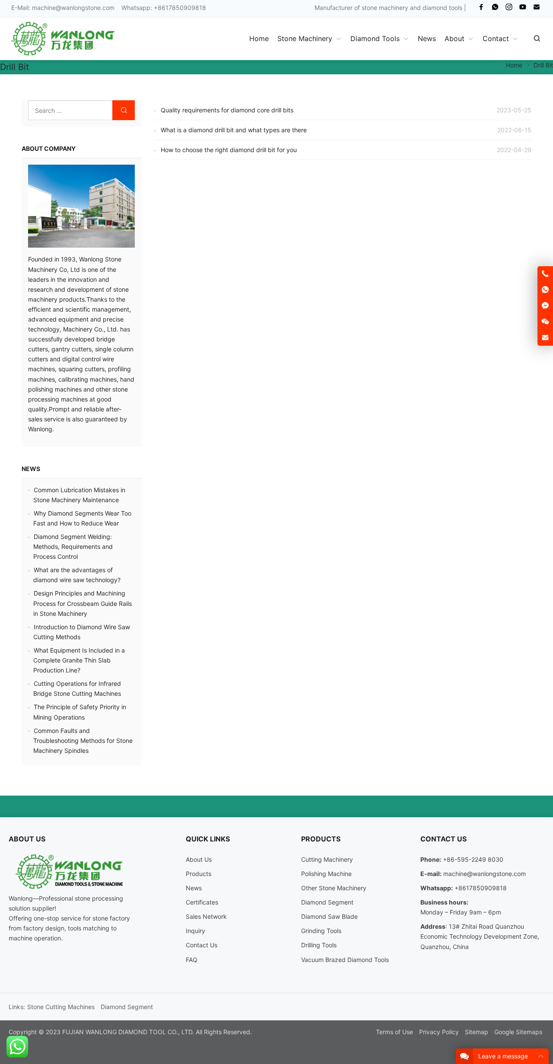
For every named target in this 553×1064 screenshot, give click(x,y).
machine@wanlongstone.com (73, 7)
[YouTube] (523, 9)
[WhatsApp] (495, 9)
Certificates (202, 902)
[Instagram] (509, 9)
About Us (199, 859)
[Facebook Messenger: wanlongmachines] (545, 306)
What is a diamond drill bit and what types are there (234, 130)
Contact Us (201, 945)
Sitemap (476, 1031)
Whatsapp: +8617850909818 (163, 7)
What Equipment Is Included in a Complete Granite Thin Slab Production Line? (79, 660)
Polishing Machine (326, 873)
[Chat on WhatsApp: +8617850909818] (545, 290)
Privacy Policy (439, 1031)
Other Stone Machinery (333, 888)
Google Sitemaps (518, 1031)
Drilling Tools (319, 945)
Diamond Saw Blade (329, 916)
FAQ (191, 959)
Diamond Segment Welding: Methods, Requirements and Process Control (73, 546)
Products (198, 873)
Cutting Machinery (327, 859)
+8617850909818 (480, 888)
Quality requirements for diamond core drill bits (227, 110)
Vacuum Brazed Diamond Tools (345, 959)
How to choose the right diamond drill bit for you (229, 149)
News (31, 468)
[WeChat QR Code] (545, 322)
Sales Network (206, 916)
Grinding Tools (321, 930)
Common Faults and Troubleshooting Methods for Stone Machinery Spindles (83, 740)
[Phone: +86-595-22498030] (545, 274)
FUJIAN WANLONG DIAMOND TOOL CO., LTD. (128, 1031)
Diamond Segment (327, 902)
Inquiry (195, 930)
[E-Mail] (536, 9)
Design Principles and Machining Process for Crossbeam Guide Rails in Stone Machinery (82, 603)
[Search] (536, 38)
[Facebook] (481, 9)
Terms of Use (394, 1031)
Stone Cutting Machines (61, 1006)
